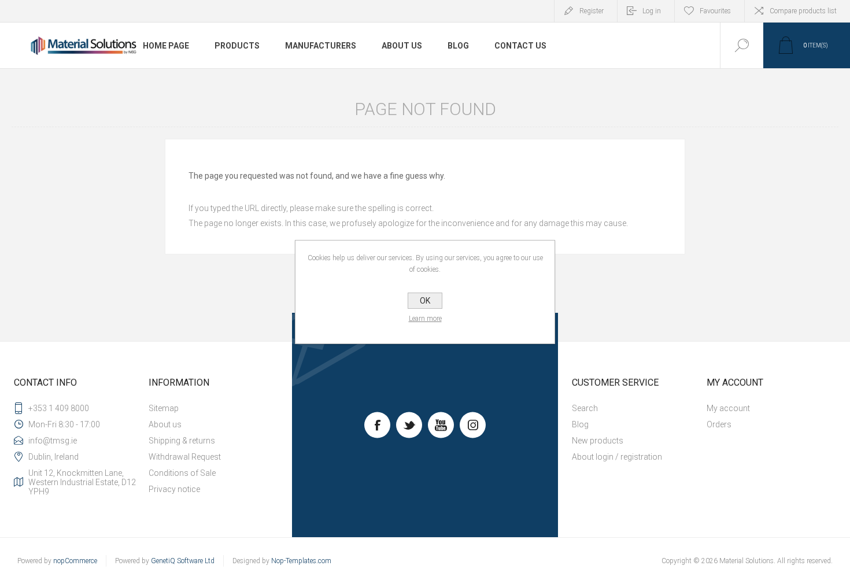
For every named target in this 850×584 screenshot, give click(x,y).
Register (591, 11)
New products (597, 440)
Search (585, 408)
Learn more (425, 319)
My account (728, 408)
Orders (719, 424)
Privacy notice (174, 489)
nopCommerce (75, 561)
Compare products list (803, 11)
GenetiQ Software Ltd (183, 561)
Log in (651, 11)
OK (425, 300)
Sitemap (164, 408)
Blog (580, 424)
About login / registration (617, 456)
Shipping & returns (182, 440)
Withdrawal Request (185, 456)
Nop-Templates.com (301, 561)
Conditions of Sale (182, 473)
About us (165, 424)
